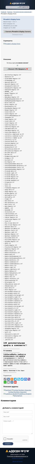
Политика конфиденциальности (17, 456)
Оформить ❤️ (23, 69)
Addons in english (17, 458)
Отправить (8, 443)
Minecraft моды (17, 461)
